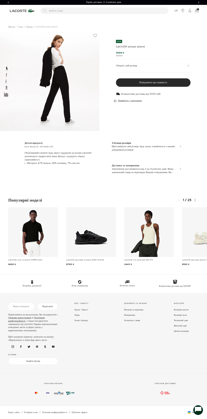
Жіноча (11, 27)
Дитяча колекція (181, 331)
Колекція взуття (181, 310)
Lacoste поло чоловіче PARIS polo (25, 260)
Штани (29, 27)
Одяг (21, 27)
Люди (77, 315)
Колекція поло (180, 315)
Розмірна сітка (31, 412)
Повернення (129, 315)
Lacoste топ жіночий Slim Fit (138, 260)
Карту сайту (14, 412)
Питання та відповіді (133, 310)
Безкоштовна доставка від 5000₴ (103, 2)
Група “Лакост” (81, 310)
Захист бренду (81, 320)
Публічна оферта (79, 412)
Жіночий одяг (180, 326)
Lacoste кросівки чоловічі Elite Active (85, 260)
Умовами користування (19, 318)
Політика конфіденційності (54, 412)
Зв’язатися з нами (132, 320)
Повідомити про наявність (153, 82)
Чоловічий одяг (181, 320)
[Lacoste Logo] (22, 11)
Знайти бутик (33, 361)
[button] (8, 2)
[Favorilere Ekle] (95, 36)
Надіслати (47, 306)
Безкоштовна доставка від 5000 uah (141, 94)
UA (176, 11)
